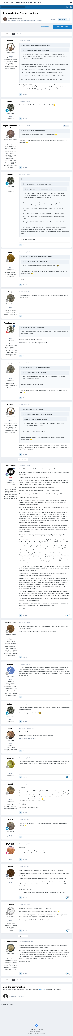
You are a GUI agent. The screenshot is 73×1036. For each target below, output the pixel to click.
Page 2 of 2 (20, 34)
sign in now (42, 989)
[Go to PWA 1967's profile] (11, 850)
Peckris (10, 41)
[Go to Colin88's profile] (11, 670)
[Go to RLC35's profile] (11, 790)
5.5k (11, 859)
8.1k (11, 957)
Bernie (10, 867)
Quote (25, 94)
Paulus (10, 820)
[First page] (3, 34)
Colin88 (10, 664)
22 (11, 638)
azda (10, 252)
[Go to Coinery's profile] (11, 108)
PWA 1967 (10, 844)
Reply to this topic (62, 26)
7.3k (11, 744)
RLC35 (10, 784)
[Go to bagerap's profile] (11, 764)
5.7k (11, 481)
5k (11, 835)
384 (11, 679)
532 (11, 307)
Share (54, 19)
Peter (10, 728)
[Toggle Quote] (22, 45)
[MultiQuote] (20, 94)
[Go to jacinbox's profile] (11, 911)
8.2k (11, 116)
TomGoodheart (10, 323)
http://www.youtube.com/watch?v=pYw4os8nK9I (33, 342)
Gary (10, 292)
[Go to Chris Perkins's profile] (11, 472)
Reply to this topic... (18, 996)
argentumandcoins (16, 18)
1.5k (11, 143)
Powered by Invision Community (36, 1033)
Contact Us (33, 1029)
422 (11, 882)
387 (11, 920)
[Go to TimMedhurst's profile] (11, 629)
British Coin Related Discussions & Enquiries (29, 20)
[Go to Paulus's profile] (11, 826)
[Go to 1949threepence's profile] (11, 948)
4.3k (11, 338)
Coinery (10, 101)
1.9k (11, 799)
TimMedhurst (10, 622)
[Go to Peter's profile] (11, 735)
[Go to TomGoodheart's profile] (11, 329)
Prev (7, 34)
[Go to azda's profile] (11, 258)
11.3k (11, 267)
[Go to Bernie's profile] (11, 873)
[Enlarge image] (54, 105)
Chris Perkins (10, 465)
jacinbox (10, 905)
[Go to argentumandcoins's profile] (5, 19)
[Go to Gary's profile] (11, 298)
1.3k (11, 773)
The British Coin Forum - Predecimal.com (21, 2)
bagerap (10, 758)
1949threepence (10, 942)
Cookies (40, 1029)
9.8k (11, 56)
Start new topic (45, 26)
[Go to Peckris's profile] (11, 47)
